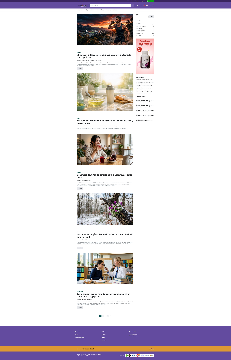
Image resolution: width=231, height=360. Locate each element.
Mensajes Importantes (141, 26)
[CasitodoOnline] (82, 5)
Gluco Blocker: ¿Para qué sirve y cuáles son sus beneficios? (144, 121)
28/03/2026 (79, 299)
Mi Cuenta (104, 339)
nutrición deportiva (102, 126)
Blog (87, 9)
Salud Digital (139, 31)
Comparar (104, 340)
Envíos (76, 335)
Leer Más (80, 68)
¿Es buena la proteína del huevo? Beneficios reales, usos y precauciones (105, 122)
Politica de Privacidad (133, 334)
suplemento (87, 60)
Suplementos (118, 126)
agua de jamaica (85, 180)
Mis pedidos (104, 334)
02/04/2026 (79, 180)
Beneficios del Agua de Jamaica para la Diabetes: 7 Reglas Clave (104, 176)
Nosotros (78, 1)
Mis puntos (104, 335)
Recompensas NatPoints (79, 337)
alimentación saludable (86, 126)
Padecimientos (101, 9)
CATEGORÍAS (80, 9)
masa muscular (96, 126)
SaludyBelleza (80, 291)
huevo (92, 126)
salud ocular (90, 299)
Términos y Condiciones (133, 335)
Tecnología (139, 35)
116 (107, 315)
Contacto (82, 1)
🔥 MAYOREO (115, 9)
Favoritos (103, 337)
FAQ (85, 1)
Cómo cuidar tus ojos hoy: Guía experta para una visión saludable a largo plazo (103, 295)
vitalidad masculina (98, 60)
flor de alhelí (84, 239)
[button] (151, 5)
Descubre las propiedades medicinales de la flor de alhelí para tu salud (105, 235)
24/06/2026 (79, 60)
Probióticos (139, 28)
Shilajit (83, 60)
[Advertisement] (105, 48)
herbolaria (89, 239)
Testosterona (92, 60)
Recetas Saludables (141, 30)
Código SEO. (86, 355)
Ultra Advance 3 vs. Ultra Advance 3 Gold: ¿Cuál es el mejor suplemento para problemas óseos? (144, 101)
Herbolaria (108, 9)
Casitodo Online (139, 99)
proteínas (108, 126)
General (78, 118)
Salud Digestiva (112, 126)
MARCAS (92, 9)
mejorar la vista (85, 299)
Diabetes (89, 180)
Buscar (137, 14)
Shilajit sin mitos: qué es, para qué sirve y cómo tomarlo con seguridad (104, 56)
